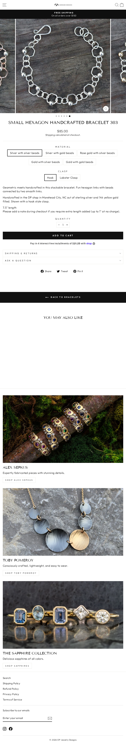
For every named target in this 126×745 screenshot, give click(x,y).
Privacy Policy (11, 694)
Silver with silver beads (24, 153)
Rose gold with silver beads (97, 153)
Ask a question (18, 260)
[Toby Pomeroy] (63, 522)
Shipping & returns (21, 253)
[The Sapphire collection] (63, 615)
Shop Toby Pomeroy (21, 573)
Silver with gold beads (60, 153)
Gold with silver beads (45, 162)
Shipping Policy (11, 683)
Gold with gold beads (79, 162)
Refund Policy (11, 688)
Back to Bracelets (65, 297)
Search (7, 678)
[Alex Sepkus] (63, 429)
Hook (50, 177)
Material (63, 146)
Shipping (50, 134)
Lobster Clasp (69, 177)
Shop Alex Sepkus (19, 480)
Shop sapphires (17, 666)
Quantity (63, 218)
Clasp (63, 171)
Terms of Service (12, 699)
